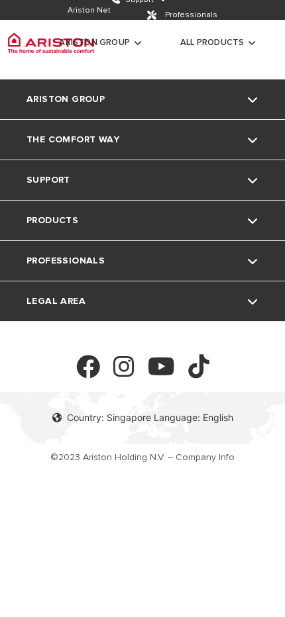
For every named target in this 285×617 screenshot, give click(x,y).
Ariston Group (94, 42)
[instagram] (124, 372)
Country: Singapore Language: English (150, 417)
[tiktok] (198, 372)
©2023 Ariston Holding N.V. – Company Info (142, 457)
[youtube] (161, 372)
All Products (212, 42)
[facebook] (88, 372)
